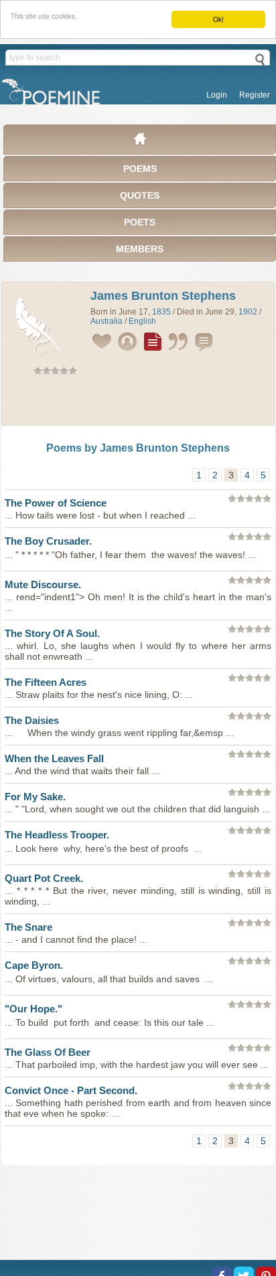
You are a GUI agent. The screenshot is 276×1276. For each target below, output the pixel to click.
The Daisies (32, 720)
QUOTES (139, 195)
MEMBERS (139, 249)
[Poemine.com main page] (140, 141)
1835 (161, 311)
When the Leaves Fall (54, 758)
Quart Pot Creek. (44, 878)
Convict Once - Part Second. (71, 1090)
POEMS (140, 168)
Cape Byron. (34, 965)
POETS (139, 222)
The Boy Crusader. (48, 541)
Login (216, 95)
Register (254, 95)
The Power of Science (56, 503)
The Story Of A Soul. (52, 633)
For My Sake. (35, 796)
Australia (106, 321)
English (142, 321)
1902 (247, 311)
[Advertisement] (138, 403)
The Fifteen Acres (45, 682)
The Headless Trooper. (57, 834)
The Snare (28, 927)
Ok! (218, 19)
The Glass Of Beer (47, 1052)
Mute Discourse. (43, 584)
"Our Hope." (33, 1008)
